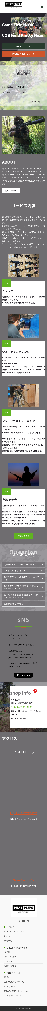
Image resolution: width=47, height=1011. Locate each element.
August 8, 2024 (14, 666)
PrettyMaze (10, 986)
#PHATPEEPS (26, 654)
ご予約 (7, 951)
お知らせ (21, 87)
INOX (6, 977)
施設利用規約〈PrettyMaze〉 (18, 991)
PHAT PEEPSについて (14, 931)
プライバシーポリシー (14, 995)
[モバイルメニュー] (42, 6)
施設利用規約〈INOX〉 (14, 981)
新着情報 (8, 940)
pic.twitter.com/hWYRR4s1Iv (19, 657)
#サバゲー (36, 654)
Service (8, 936)
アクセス (8, 961)
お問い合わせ (10, 965)
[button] (23, 564)
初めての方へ (10, 956)
